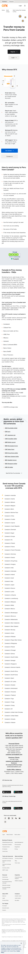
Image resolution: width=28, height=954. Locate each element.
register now (5, 307)
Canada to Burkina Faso (11, 512)
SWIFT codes (5, 870)
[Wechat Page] (16, 818)
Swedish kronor (11, 460)
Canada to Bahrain (10, 502)
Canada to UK (9, 709)
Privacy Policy (5, 900)
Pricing (16, 849)
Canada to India (9, 567)
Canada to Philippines (11, 643)
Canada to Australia (10, 495)
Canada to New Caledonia (12, 623)
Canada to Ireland (10, 574)
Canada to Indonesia (10, 571)
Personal (11, 1)
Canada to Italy (9, 581)
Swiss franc (9, 449)
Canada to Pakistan (10, 636)
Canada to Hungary (10, 564)
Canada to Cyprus (10, 522)
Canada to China (9, 516)
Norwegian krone (11, 446)
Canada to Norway (10, 629)
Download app (5, 879)
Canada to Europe (10, 536)
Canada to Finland (10, 543)
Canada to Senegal (10, 660)
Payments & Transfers (7, 844)
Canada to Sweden (10, 685)
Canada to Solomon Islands (12, 667)
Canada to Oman (9, 633)
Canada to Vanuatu (10, 719)
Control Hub (4, 851)
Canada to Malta (9, 605)
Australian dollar (11, 428)
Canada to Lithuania (10, 595)
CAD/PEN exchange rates (10, 407)
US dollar (10, 467)
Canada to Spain (9, 678)
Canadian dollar (11, 438)
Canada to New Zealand (11, 626)
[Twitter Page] (12, 818)
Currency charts (5, 867)
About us (4, 895)
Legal (3, 898)
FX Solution (4, 849)
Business (4, 1)
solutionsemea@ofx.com (14, 766)
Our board (4, 905)
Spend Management (19, 842)
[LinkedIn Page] (8, 818)
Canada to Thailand (10, 695)
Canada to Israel (9, 578)
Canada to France (10, 546)
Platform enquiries (19, 880)
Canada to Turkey (10, 705)
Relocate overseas (6, 885)
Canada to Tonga (9, 702)
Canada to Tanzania (10, 691)
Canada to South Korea (11, 674)
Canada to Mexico (10, 608)
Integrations (17, 846)
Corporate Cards (5, 846)
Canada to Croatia (10, 519)
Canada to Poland (10, 647)
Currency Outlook (18, 858)
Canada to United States (11, 715)
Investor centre (18, 895)
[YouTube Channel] (19, 818)
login (6, 183)
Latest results (18, 898)
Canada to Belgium (10, 505)
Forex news (17, 862)
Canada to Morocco (10, 616)
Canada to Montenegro (11, 612)
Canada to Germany (10, 554)
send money (14, 307)
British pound (10, 442)
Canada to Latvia (9, 591)
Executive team (5, 908)
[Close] (21, 943)
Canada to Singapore (11, 664)
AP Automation (18, 844)
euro (8, 431)
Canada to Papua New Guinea (13, 640)
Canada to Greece (10, 557)
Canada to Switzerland (11, 688)
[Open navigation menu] (25, 5)
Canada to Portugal (10, 650)
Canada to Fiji (8, 540)
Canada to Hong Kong (11, 561)
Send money (5, 877)
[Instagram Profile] (5, 822)
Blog (16, 860)
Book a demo (17, 834)
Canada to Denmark (10, 529)
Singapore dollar (11, 463)
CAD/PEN (23, 389)
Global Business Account (7, 842)
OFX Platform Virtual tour (7, 858)
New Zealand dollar (13, 456)
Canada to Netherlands (11, 619)
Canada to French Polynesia (12, 550)
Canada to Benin (9, 509)
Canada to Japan (9, 584)
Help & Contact (9, 834)
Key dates (17, 900)
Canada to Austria (10, 499)
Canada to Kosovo (10, 588)
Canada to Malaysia (10, 602)
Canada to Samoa (10, 653)
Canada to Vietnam (10, 722)
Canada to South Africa (11, 671)
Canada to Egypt (9, 533)
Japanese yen (10, 435)
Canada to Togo (9, 698)
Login (20, 5)
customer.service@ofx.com (14, 754)
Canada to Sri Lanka (10, 681)
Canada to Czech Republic (12, 526)
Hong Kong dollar (11, 453)
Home (3, 10)
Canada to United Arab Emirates (14, 712)
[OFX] (5, 6)
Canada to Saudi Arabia (11, 657)
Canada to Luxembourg (11, 598)
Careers (4, 910)
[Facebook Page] (5, 818)
